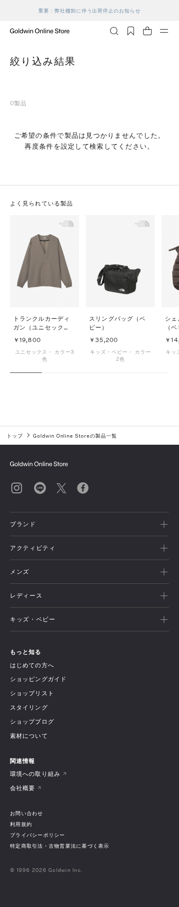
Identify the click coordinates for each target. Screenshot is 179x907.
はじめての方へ (32, 665)
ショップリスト (32, 693)
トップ (15, 435)
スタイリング (29, 707)
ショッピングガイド (38, 679)
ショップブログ (32, 721)
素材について (29, 736)
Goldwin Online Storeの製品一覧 (75, 435)
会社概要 (22, 788)
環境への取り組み (35, 774)
